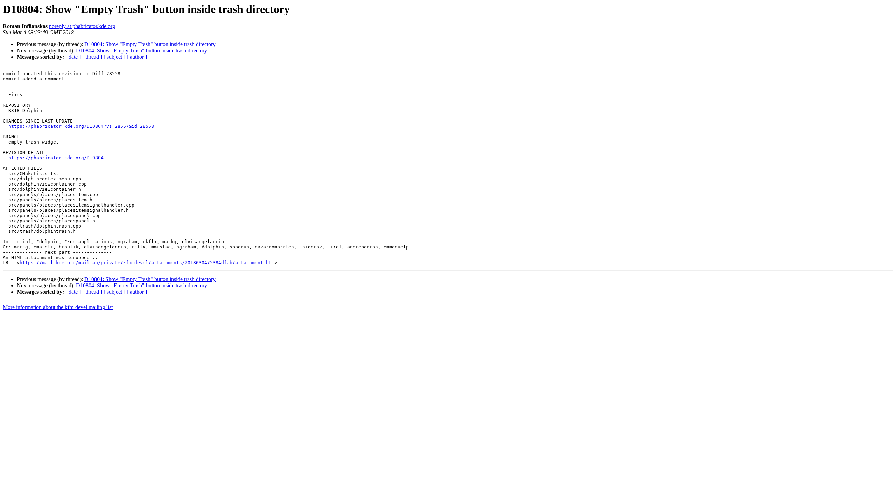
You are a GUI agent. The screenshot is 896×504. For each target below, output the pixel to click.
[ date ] (73, 57)
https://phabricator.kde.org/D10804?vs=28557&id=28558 (81, 126)
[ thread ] (92, 57)
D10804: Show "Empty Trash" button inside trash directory (150, 44)
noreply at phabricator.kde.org (82, 26)
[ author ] (137, 57)
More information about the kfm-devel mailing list (58, 307)
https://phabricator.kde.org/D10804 (56, 157)
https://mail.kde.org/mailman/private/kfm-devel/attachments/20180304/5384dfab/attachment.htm (147, 262)
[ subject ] (114, 57)
